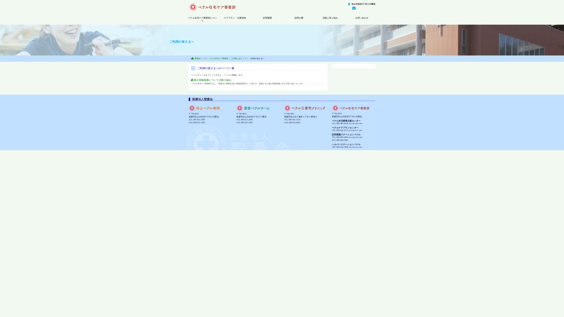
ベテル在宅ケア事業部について (202, 19)
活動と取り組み (330, 18)
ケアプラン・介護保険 (235, 18)
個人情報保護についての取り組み (212, 80)
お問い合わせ (361, 18)
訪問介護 (298, 18)
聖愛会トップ (200, 58)
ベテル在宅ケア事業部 (218, 58)
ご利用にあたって (238, 58)
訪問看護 (267, 18)
